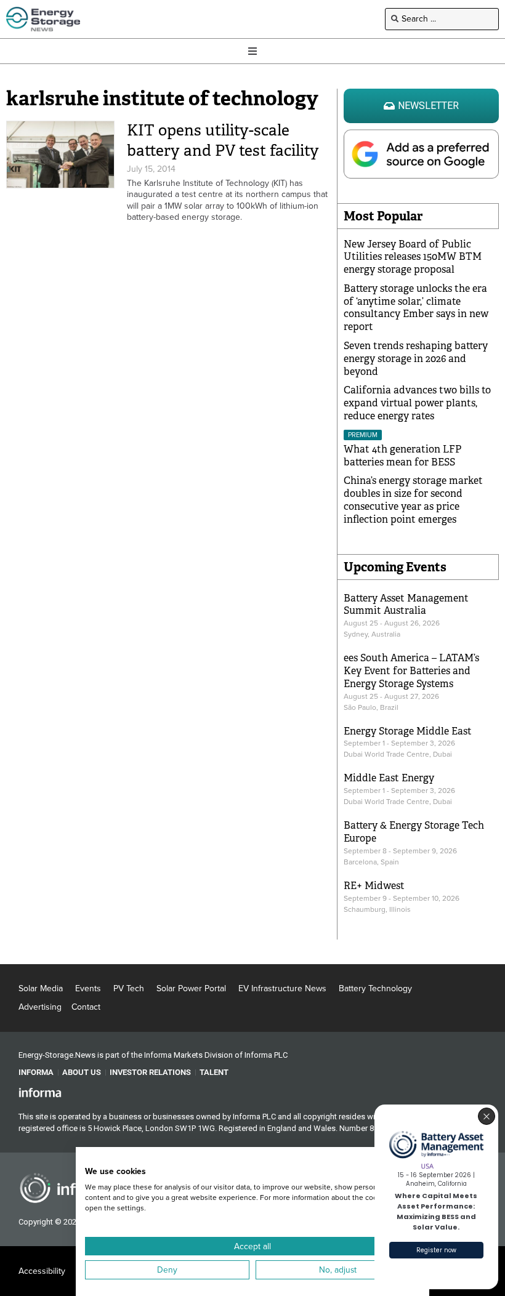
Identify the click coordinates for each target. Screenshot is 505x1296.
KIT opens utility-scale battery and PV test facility (223, 140)
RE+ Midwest (374, 885)
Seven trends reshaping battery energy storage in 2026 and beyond (416, 358)
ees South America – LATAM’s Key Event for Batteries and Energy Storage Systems (411, 670)
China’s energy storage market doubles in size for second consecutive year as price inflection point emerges (413, 499)
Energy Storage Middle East (408, 731)
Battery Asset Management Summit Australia (406, 605)
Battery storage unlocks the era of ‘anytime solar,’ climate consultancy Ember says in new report (416, 307)
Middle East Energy (389, 777)
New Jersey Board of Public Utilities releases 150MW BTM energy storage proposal (413, 257)
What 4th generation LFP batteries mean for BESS (402, 456)
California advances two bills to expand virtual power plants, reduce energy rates (417, 403)
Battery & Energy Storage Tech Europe (414, 832)
